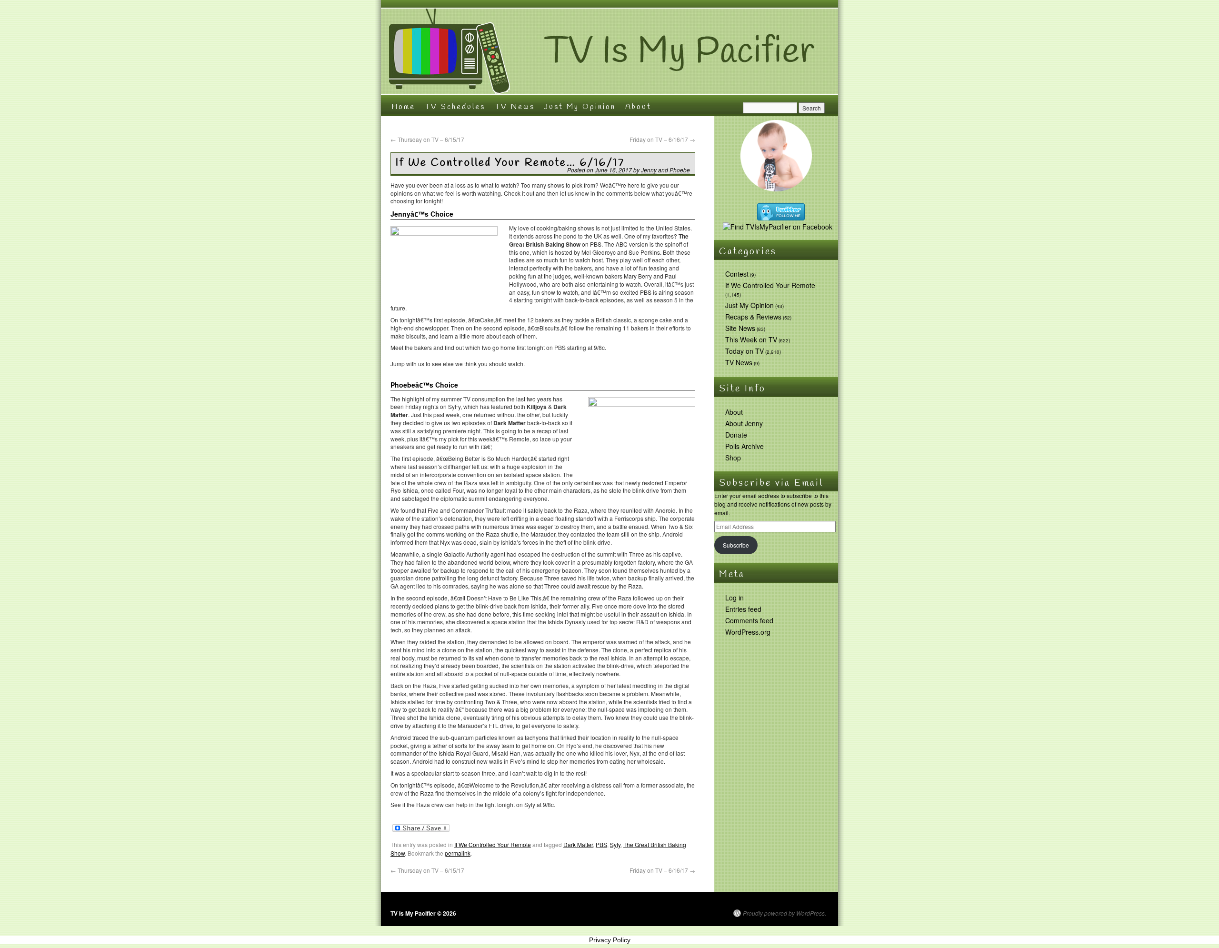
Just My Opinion (580, 107)
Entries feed (743, 609)
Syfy (615, 844)
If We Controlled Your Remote (492, 844)
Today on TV (744, 351)
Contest (737, 274)
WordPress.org (747, 632)
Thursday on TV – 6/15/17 (427, 139)
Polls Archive (744, 446)
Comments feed (749, 620)
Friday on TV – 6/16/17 (662, 139)
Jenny (649, 170)
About (638, 107)
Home (403, 107)
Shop (733, 457)
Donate (736, 434)
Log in (734, 597)
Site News (740, 328)
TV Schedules (455, 107)
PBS (601, 844)
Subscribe (736, 545)
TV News (515, 107)
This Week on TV (751, 339)
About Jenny (744, 423)
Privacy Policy (609, 940)
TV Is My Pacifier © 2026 (423, 913)
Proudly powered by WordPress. (784, 913)
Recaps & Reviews (753, 316)
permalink (457, 853)
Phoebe (679, 170)
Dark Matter (578, 844)
